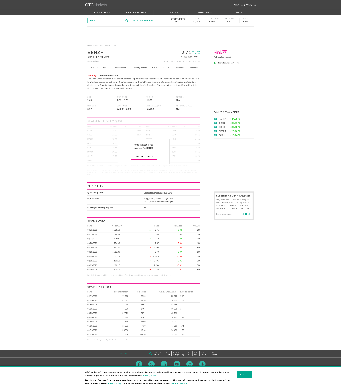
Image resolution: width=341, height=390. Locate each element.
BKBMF (222, 131)
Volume (150, 97)
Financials (166, 68)
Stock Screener (144, 20)
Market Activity (92, 45)
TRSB (222, 123)
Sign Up (246, 214)
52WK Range (122, 106)
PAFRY (222, 118)
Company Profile (121, 68)
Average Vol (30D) (154, 106)
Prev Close (91, 106)
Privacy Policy (149, 375)
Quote (106, 68)
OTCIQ (249, 5)
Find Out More (144, 156)
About (236, 5)
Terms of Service (179, 383)
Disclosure (180, 68)
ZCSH (222, 135)
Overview (94, 68)
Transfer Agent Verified (229, 63)
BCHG (222, 127)
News (154, 68)
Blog (243, 5)
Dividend (180, 97)
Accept (244, 374)
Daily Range (122, 97)
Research (194, 68)
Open (89, 97)
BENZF (107, 45)
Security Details (140, 68)
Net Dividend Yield (184, 106)
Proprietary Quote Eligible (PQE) (158, 192)
